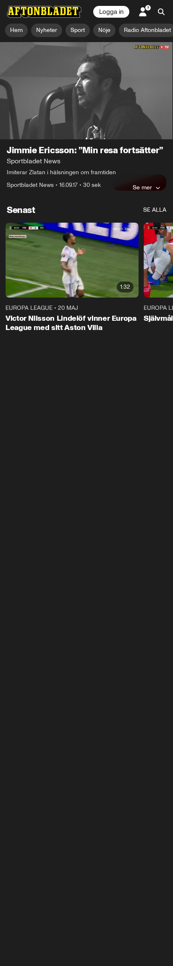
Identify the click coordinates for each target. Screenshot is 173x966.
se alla (154, 209)
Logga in (111, 12)
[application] (86, 91)
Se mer (142, 187)
